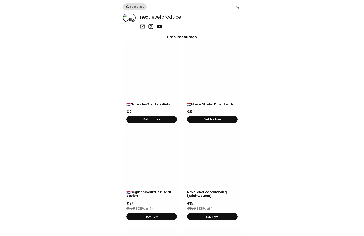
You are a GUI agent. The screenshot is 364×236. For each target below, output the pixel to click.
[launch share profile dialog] (237, 6)
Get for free (152, 119)
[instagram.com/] (151, 26)
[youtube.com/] (159, 26)
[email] (142, 26)
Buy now (152, 216)
